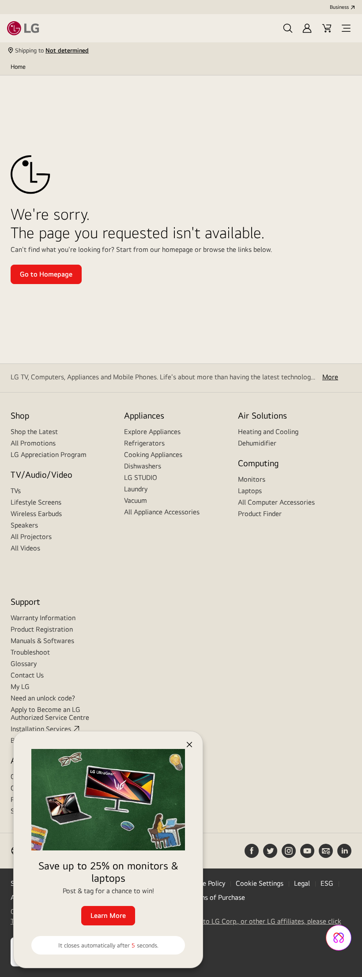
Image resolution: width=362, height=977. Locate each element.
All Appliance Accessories (162, 512)
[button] (288, 28)
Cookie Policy (205, 883)
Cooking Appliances (153, 454)
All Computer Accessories (276, 502)
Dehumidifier (257, 443)
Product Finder (260, 513)
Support (25, 601)
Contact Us (27, 675)
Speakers (24, 525)
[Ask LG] (338, 937)
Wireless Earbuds (36, 513)
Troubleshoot (30, 652)
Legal (302, 883)
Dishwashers (142, 466)
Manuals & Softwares (42, 640)
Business (339, 7)
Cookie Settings (259, 883)
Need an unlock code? (43, 698)
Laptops (250, 491)
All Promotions (33, 443)
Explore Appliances (152, 431)
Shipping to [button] (52, 50)
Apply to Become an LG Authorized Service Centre (50, 713)
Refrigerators (144, 443)
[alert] (101, 854)
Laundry (135, 489)
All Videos (25, 548)
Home (18, 66)
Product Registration (42, 629)
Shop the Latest (34, 431)
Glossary (24, 663)
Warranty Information (43, 618)
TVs (16, 491)
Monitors (251, 479)
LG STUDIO (140, 477)
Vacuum (135, 500)
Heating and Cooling (268, 431)
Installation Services (41, 729)
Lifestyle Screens (36, 502)
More (330, 377)
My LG (20, 686)
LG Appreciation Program (49, 454)
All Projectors (31, 536)
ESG (327, 883)
